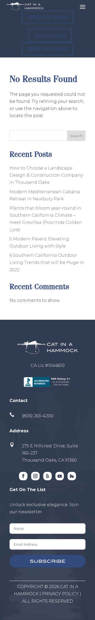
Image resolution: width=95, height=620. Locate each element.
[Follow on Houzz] (72, 476)
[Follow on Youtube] (59, 476)
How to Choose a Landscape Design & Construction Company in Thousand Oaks (46, 175)
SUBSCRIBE (47, 561)
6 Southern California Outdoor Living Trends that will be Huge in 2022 (47, 262)
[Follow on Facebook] (23, 476)
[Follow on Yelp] (47, 476)
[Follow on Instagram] (35, 476)
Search (76, 135)
